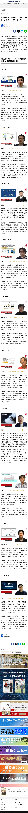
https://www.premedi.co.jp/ (16, 205)
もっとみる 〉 (23, 796)
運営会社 (16, 799)
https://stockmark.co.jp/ (15, 544)
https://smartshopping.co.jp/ (17, 148)
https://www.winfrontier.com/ (17, 261)
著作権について (4, 809)
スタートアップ (5, 652)
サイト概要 (3, 807)
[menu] (1, 1)
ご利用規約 (3, 804)
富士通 (12, 652)
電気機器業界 (18, 652)
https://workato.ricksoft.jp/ (16, 490)
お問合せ (2, 802)
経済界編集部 (7, 636)
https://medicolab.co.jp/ (15, 317)
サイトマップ (17, 802)
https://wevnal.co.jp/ (14, 90)
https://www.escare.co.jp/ (16, 430)
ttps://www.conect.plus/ (16, 598)
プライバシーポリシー (19, 804)
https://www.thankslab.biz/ (16, 371)
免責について (17, 807)
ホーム (2, 799)
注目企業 (4, 10)
